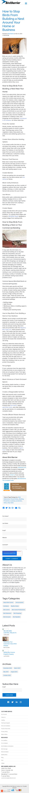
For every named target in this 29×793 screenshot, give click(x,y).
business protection (16, 501)
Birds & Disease (4, 751)
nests (5, 502)
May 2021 (5, 671)
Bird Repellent (16, 617)
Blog (2, 757)
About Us (3, 717)
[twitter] (7, 508)
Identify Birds (4, 754)
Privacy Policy (4, 731)
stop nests (10, 502)
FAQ (2, 760)
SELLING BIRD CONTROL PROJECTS (10, 632)
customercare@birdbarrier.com (8, 778)
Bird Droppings (17, 613)
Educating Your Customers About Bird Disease (10, 643)
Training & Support (5, 723)
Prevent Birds (14, 499)
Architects (6, 606)
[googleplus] (13, 508)
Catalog (3, 720)
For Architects (4, 743)
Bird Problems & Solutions (7, 746)
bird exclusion (7, 617)
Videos (2, 763)
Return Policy (4, 734)
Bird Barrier (11, 33)
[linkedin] (9, 508)
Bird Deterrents (7, 613)
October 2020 (7, 675)
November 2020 (7, 668)
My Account (4, 714)
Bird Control (6, 609)
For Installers (4, 740)
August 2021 (14, 671)
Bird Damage (4, 749)
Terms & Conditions (5, 725)
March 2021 (17, 668)
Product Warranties (5, 728)
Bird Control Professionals (18, 609)
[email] (16, 508)
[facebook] (3, 508)
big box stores (15, 606)
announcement (19, 602)
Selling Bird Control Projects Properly (9, 653)
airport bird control (8, 602)
